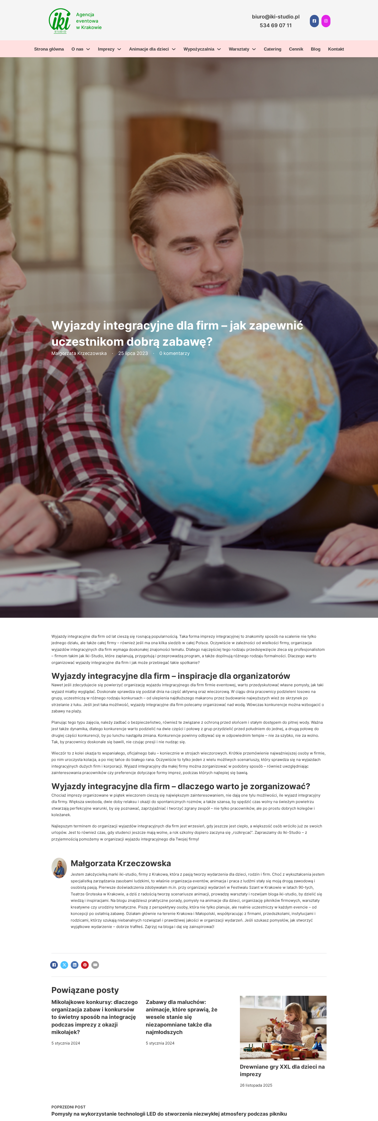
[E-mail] (95, 965)
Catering (272, 49)
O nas (77, 49)
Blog (315, 49)
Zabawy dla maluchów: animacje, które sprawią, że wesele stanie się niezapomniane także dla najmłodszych (182, 1017)
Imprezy (106, 49)
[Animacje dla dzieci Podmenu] (174, 49)
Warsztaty (239, 49)
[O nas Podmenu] (88, 49)
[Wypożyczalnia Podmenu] (219, 49)
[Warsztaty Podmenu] (254, 49)
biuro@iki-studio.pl (276, 17)
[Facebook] (54, 965)
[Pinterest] (85, 965)
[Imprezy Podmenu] (119, 49)
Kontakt (336, 49)
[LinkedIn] (74, 965)
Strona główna (49, 49)
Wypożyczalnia (199, 49)
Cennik (296, 49)
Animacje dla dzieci (149, 49)
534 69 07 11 (276, 25)
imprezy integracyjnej (220, 636)
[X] (64, 965)
